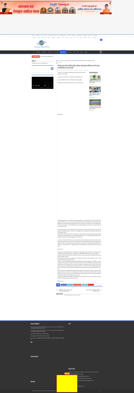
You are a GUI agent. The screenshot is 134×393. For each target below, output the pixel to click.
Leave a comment (79, 70)
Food (74, 37)
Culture (45, 35)
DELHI (55, 35)
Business (37, 35)
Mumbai (38, 37)
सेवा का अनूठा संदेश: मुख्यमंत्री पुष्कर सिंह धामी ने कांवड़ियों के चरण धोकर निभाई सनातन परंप (55, 56)
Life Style (34, 37)
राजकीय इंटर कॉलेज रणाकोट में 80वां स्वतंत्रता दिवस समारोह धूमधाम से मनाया (95, 107)
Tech (58, 35)
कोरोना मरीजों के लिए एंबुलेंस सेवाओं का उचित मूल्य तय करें (92, 290)
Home (33, 51)
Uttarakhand (62, 52)
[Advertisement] (67, 309)
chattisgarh (44, 52)
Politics (48, 37)
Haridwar (73, 35)
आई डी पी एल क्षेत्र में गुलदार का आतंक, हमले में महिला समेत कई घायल (66, 290)
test (59, 70)
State (71, 37)
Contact (85, 52)
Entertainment (63, 35)
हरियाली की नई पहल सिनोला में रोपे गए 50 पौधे (95, 82)
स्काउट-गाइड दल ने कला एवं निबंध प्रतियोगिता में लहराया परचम (94, 94)
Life (77, 37)
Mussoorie (44, 37)
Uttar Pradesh (56, 52)
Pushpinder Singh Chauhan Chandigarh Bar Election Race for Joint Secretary (83, 372)
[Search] (101, 40)
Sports (67, 37)
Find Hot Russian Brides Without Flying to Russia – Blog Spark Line (44, 326)
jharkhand (85, 35)
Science (63, 37)
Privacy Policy (93, 37)
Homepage (33, 335)
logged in (70, 294)
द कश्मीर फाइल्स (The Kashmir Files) (43, 335)
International (79, 35)
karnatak (90, 35)
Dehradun (50, 35)
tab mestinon (33, 338)
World (85, 37)
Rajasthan (53, 37)
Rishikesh (58, 37)
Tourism (81, 37)
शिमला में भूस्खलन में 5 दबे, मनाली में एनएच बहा (41, 333)
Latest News (95, 35)
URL (31, 333)
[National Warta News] (42, 43)
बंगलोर (89, 37)
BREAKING (38, 52)
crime (42, 35)
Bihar (33, 35)
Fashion (68, 35)
